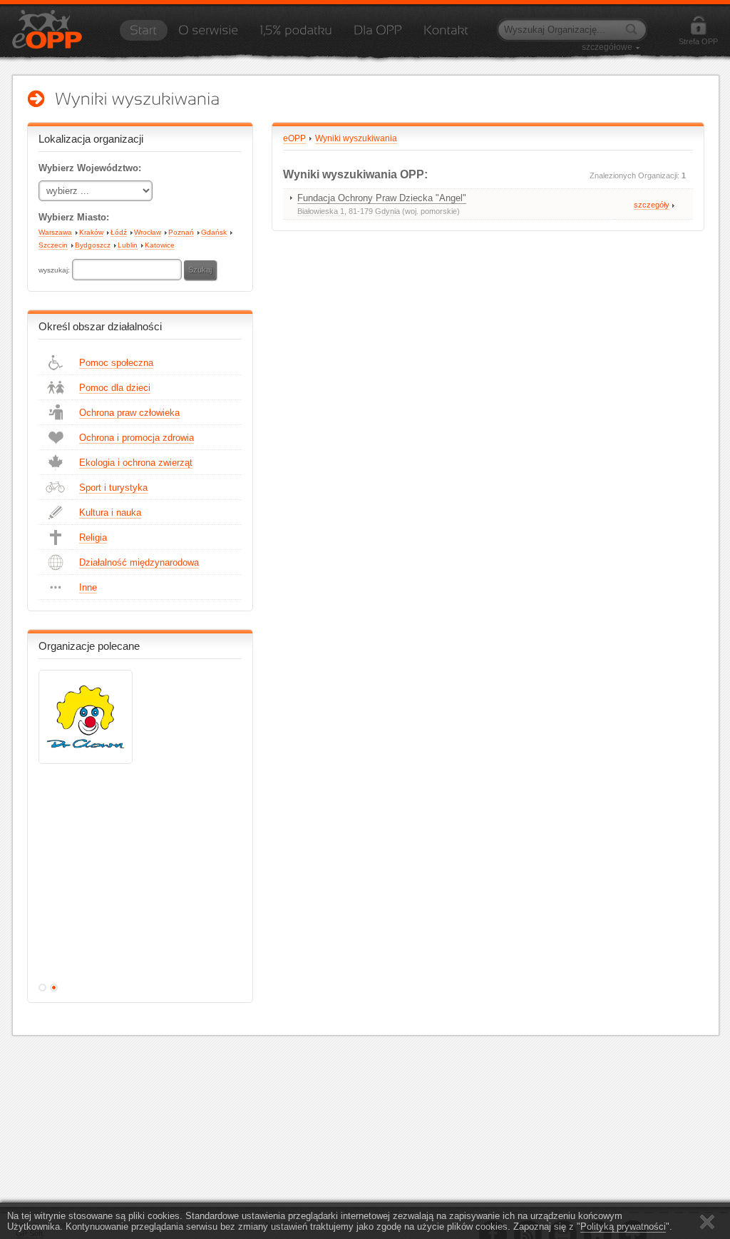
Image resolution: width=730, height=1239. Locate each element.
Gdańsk (214, 232)
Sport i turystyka (113, 487)
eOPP (294, 138)
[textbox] (127, 269)
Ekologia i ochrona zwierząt (135, 462)
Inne (88, 587)
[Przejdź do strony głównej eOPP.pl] (143, 35)
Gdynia (387, 211)
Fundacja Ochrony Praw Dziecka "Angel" (381, 198)
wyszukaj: (55, 270)
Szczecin (53, 245)
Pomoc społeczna (116, 362)
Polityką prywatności (623, 1226)
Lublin (128, 245)
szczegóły (651, 204)
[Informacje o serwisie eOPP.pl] (208, 35)
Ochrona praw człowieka (129, 412)
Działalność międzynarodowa (139, 562)
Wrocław (147, 232)
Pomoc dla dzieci (114, 387)
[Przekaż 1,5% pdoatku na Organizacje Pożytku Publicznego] (295, 35)
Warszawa (55, 232)
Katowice (160, 245)
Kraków (91, 232)
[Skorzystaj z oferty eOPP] (378, 35)
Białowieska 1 (320, 211)
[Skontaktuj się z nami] (445, 35)
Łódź (118, 232)
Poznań (181, 232)
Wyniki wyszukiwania (356, 138)
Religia (93, 537)
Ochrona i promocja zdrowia (136, 437)
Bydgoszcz (92, 245)
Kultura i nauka (110, 512)
